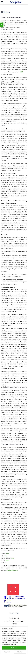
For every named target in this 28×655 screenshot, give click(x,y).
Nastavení (6, 652)
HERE (21, 72)
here (7, 553)
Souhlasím (14, 647)
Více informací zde (11, 644)
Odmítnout (20, 652)
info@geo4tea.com (12, 570)
